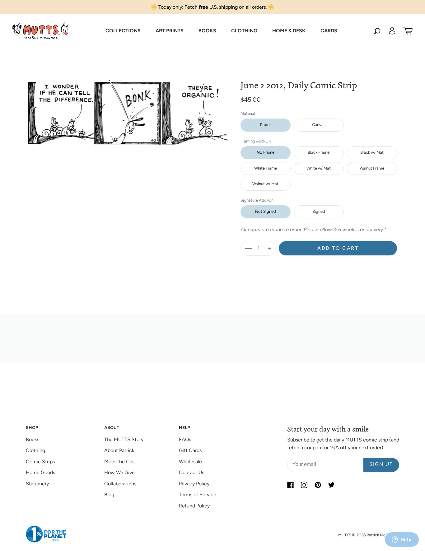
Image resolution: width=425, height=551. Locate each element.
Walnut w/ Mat (265, 183)
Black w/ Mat (372, 152)
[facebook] (290, 485)
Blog (109, 494)
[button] (123, 31)
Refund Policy (194, 506)
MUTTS (344, 535)
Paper (265, 124)
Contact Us (191, 472)
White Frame (265, 168)
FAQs (185, 439)
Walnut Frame (372, 168)
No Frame (265, 152)
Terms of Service (197, 494)
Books (32, 439)
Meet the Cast (120, 462)
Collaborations (120, 484)
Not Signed (265, 211)
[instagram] (304, 485)
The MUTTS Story (123, 439)
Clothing (35, 450)
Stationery (37, 484)
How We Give (119, 472)
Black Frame (318, 152)
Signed (318, 211)
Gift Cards (190, 450)
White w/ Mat (318, 168)
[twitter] (331, 485)
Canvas (318, 124)
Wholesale (190, 462)
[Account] (392, 31)
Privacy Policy (194, 484)
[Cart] (408, 31)
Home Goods (40, 472)
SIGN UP (381, 464)
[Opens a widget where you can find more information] (402, 540)
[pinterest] (318, 485)
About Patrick (119, 450)
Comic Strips (40, 462)
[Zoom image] (128, 107)
